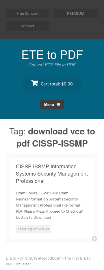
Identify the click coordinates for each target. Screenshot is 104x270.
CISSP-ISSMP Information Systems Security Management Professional (52, 173)
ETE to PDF (52, 53)
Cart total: (56, 84)
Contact (27, 25)
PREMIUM (75, 13)
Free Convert (27, 13)
